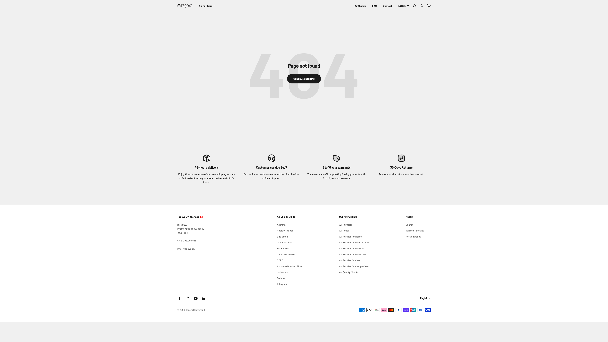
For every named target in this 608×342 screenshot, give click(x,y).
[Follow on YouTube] (195, 298)
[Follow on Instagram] (187, 298)
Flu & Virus (283, 248)
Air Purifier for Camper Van (354, 266)
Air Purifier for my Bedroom (354, 242)
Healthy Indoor (285, 230)
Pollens (281, 278)
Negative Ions (284, 242)
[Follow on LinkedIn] (204, 298)
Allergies (282, 283)
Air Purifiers (205, 5)
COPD (280, 260)
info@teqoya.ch (186, 248)
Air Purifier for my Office (352, 254)
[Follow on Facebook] (179, 298)
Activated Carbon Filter (290, 266)
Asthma (281, 224)
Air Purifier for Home (350, 236)
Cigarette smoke (286, 254)
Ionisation (282, 272)
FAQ (374, 5)
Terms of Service (415, 230)
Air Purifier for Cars (349, 260)
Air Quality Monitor (349, 272)
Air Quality (360, 5)
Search (409, 224)
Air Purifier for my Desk (352, 248)
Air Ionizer (344, 230)
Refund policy (413, 236)
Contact (387, 5)
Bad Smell (282, 236)
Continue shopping (304, 78)
